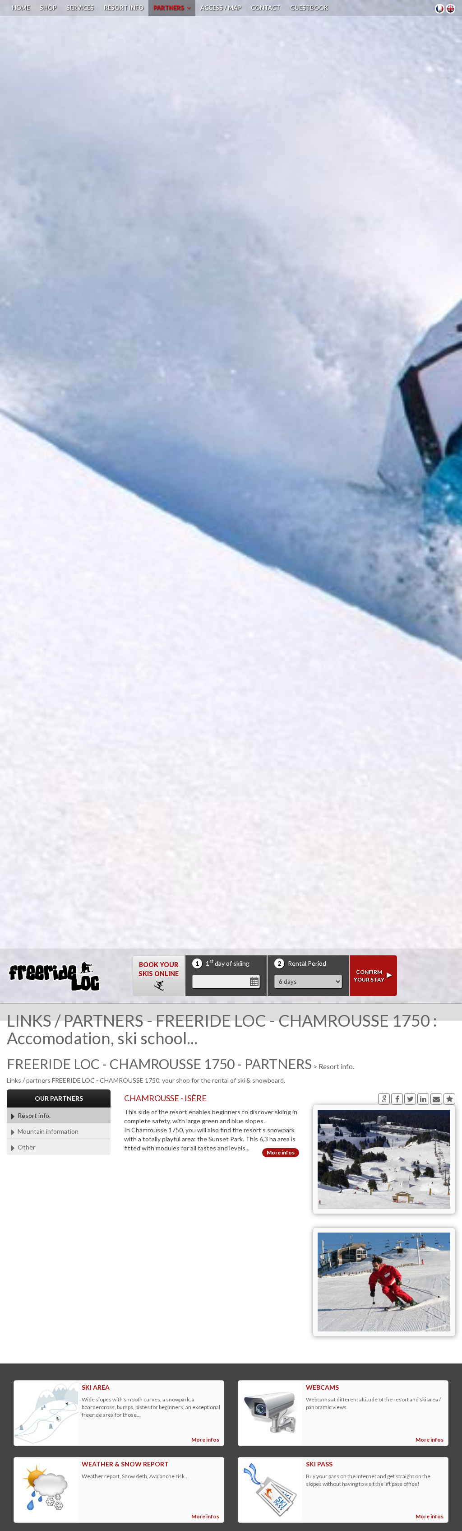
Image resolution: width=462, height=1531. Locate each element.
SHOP (48, 7)
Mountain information (47, 1131)
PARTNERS (170, 7)
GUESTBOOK (309, 7)
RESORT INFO (123, 7)
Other (25, 1147)
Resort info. (33, 1115)
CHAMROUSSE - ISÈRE (165, 1098)
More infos (281, 1152)
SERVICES (80, 7)
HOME (21, 7)
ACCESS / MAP (220, 7)
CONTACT (265, 7)
